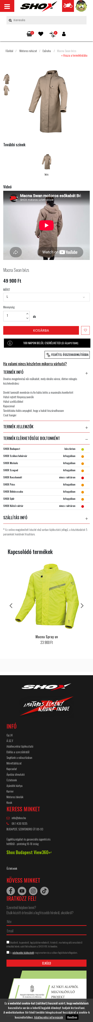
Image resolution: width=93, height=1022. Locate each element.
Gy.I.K (9, 735)
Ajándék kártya (14, 785)
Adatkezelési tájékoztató (19, 746)
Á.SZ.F (9, 740)
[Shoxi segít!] (81, 7)
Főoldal (9, 50)
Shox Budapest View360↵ (29, 852)
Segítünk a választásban (19, 757)
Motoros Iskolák (14, 796)
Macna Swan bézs (66, 50)
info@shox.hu (19, 817)
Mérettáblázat (14, 763)
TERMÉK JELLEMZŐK (18, 426)
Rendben (72, 1017)
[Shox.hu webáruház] (46, 703)
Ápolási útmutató (15, 774)
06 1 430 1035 (19, 823)
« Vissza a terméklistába (74, 55)
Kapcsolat (11, 768)
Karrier (10, 791)
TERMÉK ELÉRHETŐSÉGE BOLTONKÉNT (31, 438)
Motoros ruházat (28, 50)
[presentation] (11, 605)
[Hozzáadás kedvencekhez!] (85, 330)
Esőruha (47, 50)
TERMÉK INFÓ (13, 372)
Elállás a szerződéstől (17, 752)
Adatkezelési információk (48, 1017)
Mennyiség (8, 307)
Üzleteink (11, 780)
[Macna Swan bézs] (39, 7)
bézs (46, 174)
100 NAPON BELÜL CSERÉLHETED (50, 343)
